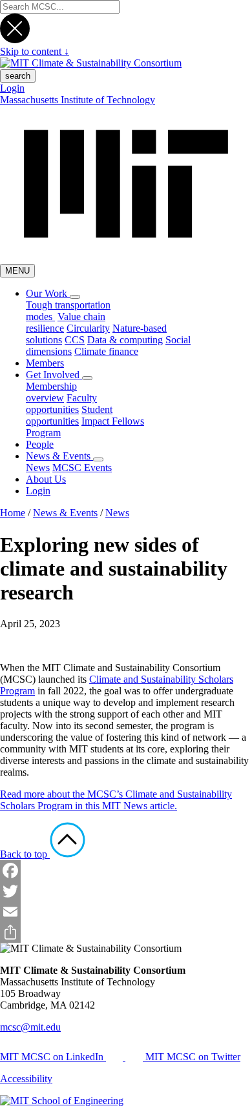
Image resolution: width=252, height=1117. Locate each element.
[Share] (126, 932)
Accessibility (26, 1078)
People (40, 444)
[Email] (126, 911)
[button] (75, 297)
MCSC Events (82, 467)
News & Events (59, 455)
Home (12, 512)
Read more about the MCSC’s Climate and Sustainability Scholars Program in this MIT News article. (116, 800)
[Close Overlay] (15, 39)
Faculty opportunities (61, 403)
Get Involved (54, 374)
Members (45, 362)
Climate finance (106, 351)
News (38, 467)
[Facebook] (126, 870)
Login (12, 88)
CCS (75, 339)
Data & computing (125, 339)
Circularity (88, 328)
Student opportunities (69, 415)
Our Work (48, 293)
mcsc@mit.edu (30, 1026)
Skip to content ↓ (34, 51)
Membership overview (51, 392)
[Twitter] (126, 891)
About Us (46, 479)
